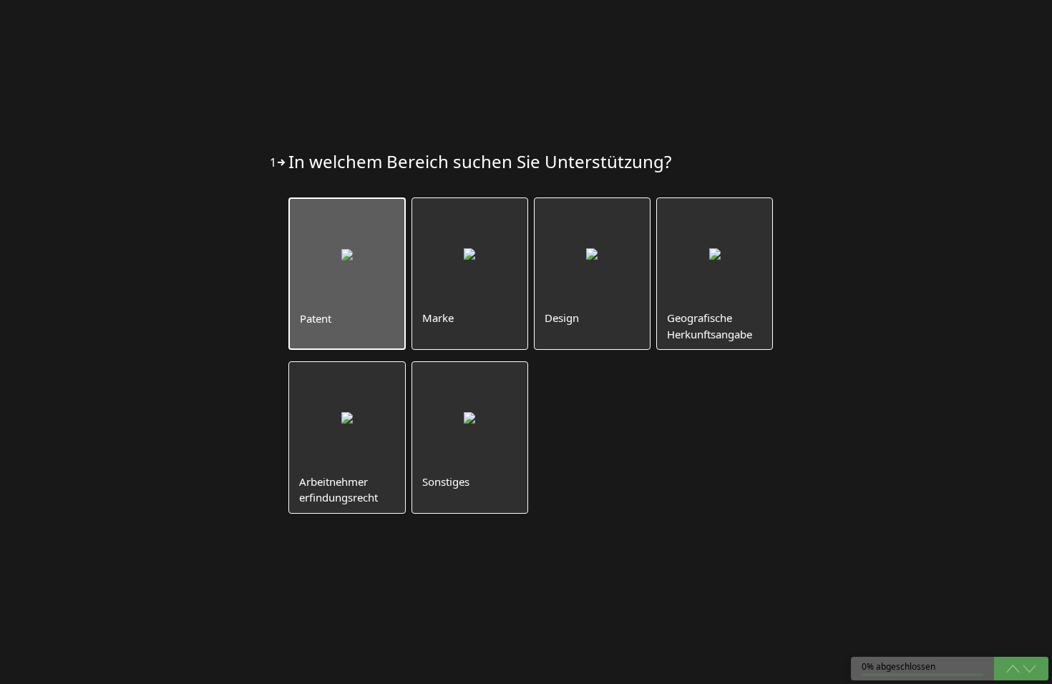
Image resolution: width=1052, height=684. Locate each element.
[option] (346, 273)
